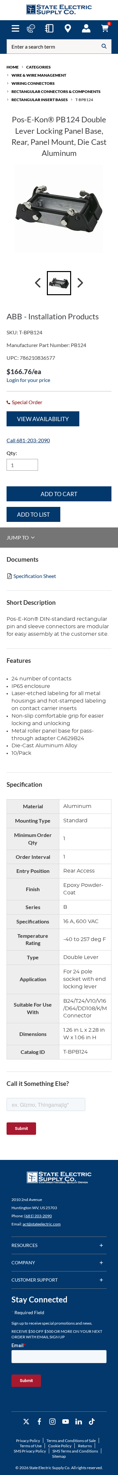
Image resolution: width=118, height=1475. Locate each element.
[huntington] (67, 28)
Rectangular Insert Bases (39, 99)
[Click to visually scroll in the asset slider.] (38, 283)
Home (13, 67)
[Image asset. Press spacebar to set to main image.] (59, 283)
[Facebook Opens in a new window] (39, 1422)
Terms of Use (31, 1445)
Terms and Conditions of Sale (71, 1440)
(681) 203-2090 (38, 1215)
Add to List (33, 514)
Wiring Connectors (33, 83)
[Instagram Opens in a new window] (52, 1422)
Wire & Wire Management (38, 75)
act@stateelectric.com (42, 1224)
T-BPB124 (84, 99)
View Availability (43, 419)
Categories (38, 67)
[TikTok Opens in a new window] (91, 1422)
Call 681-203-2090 (28, 440)
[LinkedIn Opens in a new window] (78, 1422)
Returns (85, 1445)
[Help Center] (30, 28)
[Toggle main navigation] (15, 28)
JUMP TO (18, 537)
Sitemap (59, 1456)
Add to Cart (59, 494)
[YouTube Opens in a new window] (65, 1422)
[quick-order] (49, 28)
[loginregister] (86, 28)
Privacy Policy (28, 1440)
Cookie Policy (59, 1445)
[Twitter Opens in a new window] (26, 1422)
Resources (24, 1245)
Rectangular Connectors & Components (56, 91)
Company (23, 1262)
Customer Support (34, 1280)
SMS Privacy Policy (30, 1451)
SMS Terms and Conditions (75, 1451)
